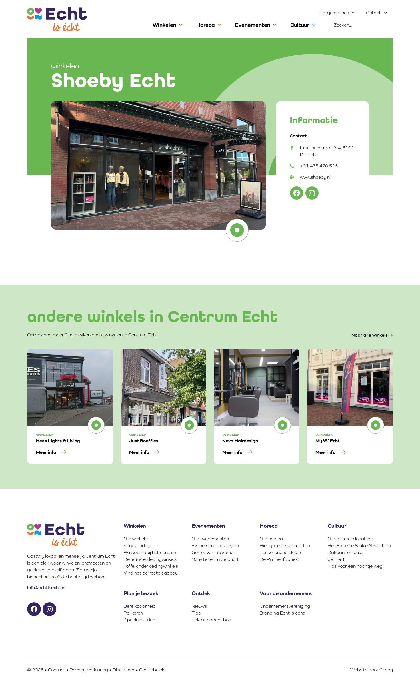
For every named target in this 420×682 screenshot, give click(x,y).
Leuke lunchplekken (280, 552)
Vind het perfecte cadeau (151, 573)
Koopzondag (137, 545)
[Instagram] (312, 193)
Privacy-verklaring (89, 670)
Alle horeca (271, 538)
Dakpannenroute (345, 552)
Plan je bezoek (334, 12)
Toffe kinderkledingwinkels (151, 566)
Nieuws (199, 606)
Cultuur (299, 25)
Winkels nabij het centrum (151, 552)
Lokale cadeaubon (211, 620)
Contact (56, 670)
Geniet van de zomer (213, 552)
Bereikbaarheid (140, 606)
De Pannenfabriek (279, 559)
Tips (196, 613)
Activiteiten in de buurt (215, 559)
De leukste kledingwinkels (150, 559)
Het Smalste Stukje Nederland (359, 545)
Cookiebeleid (152, 670)
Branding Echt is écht (282, 613)
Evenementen (252, 25)
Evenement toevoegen (215, 545)
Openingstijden (139, 620)
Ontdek (373, 12)
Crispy (386, 670)
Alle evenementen (210, 538)
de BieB (336, 559)
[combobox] (361, 25)
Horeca (205, 25)
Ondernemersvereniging (285, 606)
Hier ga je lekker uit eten (285, 545)
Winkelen (164, 25)
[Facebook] (296, 193)
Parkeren (133, 613)
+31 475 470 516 (319, 166)
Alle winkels (135, 538)
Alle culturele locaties (349, 538)
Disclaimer (124, 670)
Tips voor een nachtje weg (355, 566)
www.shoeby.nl (315, 177)
